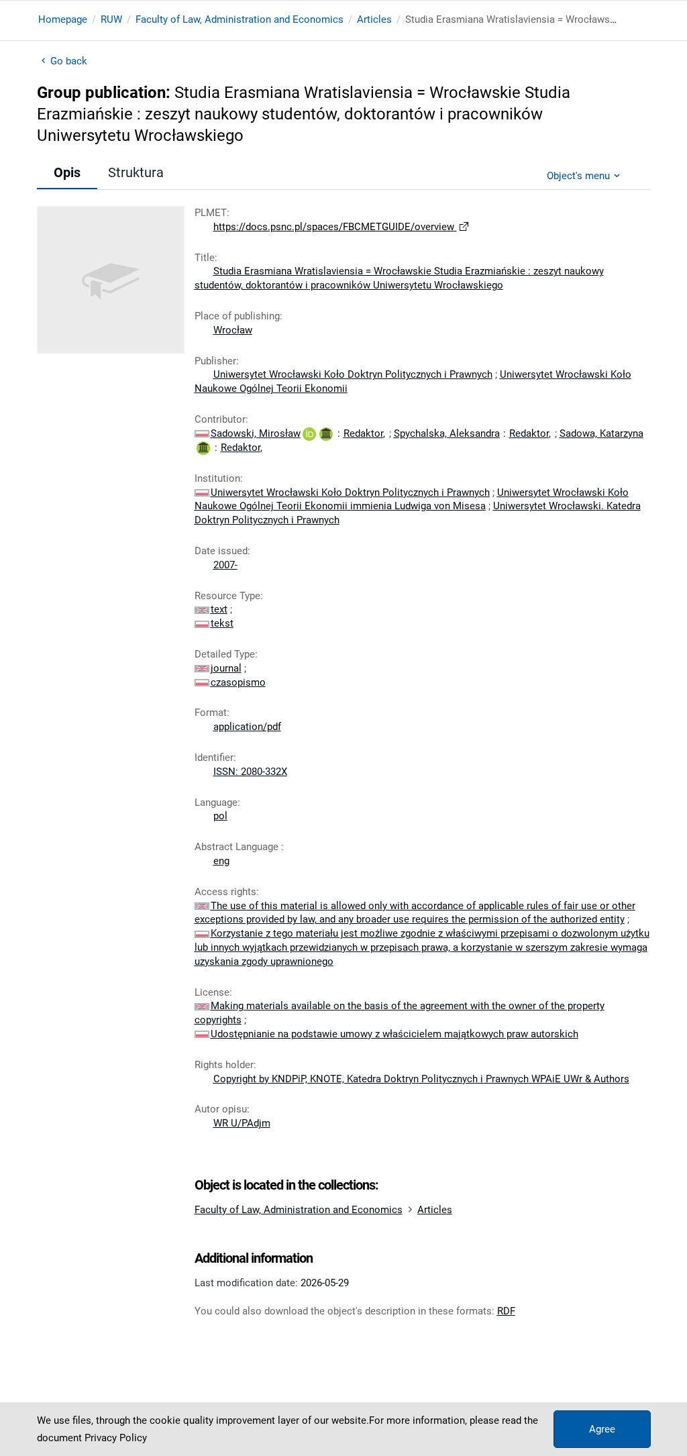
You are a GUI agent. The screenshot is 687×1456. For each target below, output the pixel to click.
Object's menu (578, 176)
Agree (602, 1429)
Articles (374, 19)
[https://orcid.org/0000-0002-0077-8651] (309, 433)
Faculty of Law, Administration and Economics (240, 19)
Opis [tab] (67, 172)
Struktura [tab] (136, 172)
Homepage (62, 19)
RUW (111, 19)
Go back (69, 61)
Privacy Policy (116, 1438)
